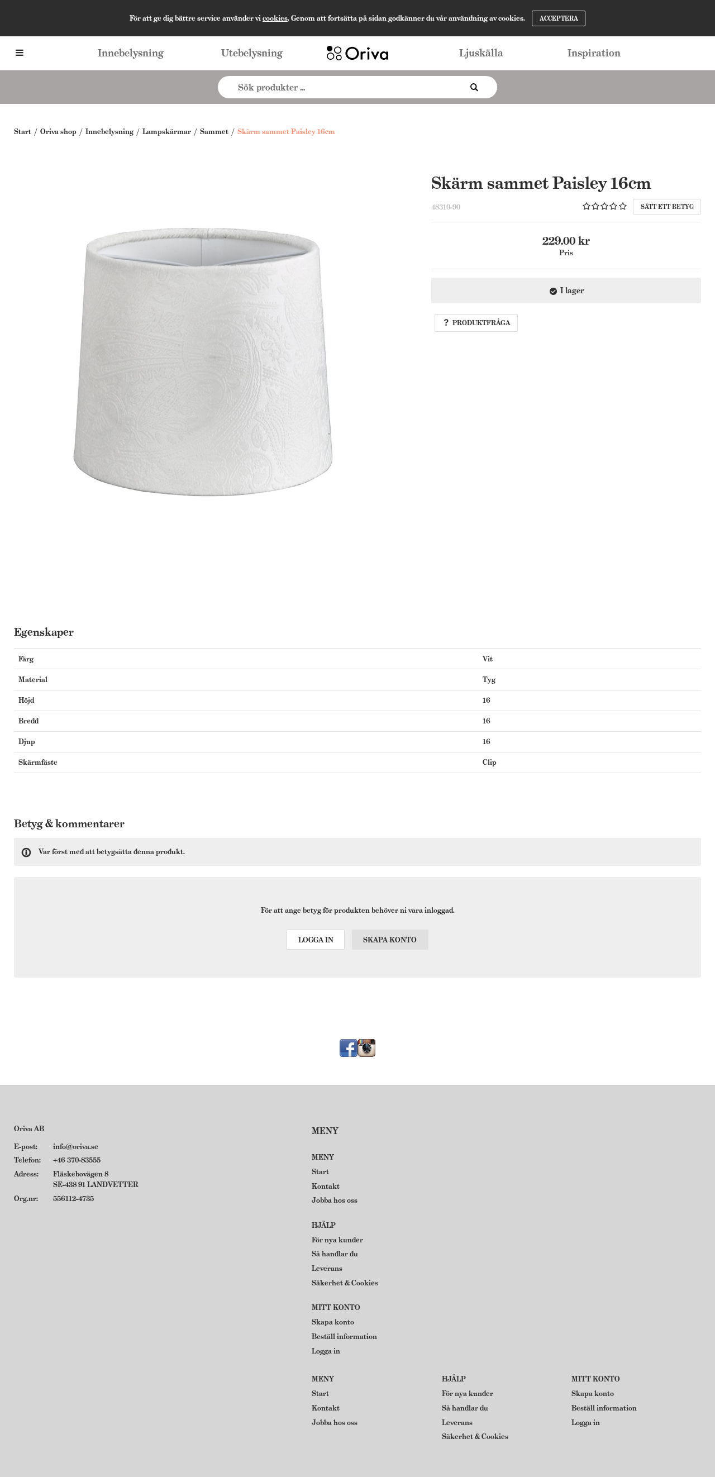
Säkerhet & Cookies (345, 1283)
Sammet (214, 131)
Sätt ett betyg (667, 207)
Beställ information (344, 1336)
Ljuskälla (481, 52)
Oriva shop (58, 131)
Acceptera (559, 18)
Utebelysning (252, 52)
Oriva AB (29, 1128)
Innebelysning (131, 52)
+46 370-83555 (77, 1160)
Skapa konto (390, 940)
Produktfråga (481, 322)
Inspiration (594, 52)
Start (22, 131)
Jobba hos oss (335, 1200)
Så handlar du (335, 1254)
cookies (275, 18)
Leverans (327, 1268)
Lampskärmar (166, 131)
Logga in (315, 940)
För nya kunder (337, 1240)
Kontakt (326, 1186)
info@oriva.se (75, 1146)
